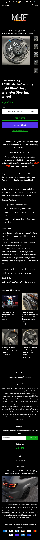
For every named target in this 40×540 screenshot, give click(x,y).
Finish (4, 107)
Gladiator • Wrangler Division (17, 31)
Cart (36, 5)
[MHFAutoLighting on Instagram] (17, 449)
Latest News (20, 466)
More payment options (20, 131)
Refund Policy (20, 460)
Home (3, 31)
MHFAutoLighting (22, 525)
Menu (6, 5)
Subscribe (32, 437)
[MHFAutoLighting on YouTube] (22, 449)
